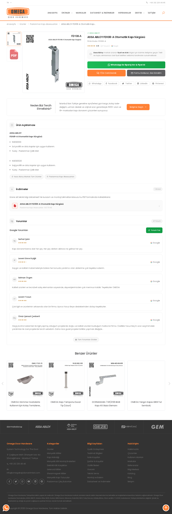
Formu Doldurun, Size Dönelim (148, 73)
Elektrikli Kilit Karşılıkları (57, 465)
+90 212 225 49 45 (157, 2)
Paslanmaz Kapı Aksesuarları (44, 24)
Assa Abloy (94, 33)
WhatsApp (96, 83)
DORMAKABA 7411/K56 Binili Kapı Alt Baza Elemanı (106, 403)
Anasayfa (53, 12)
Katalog (131, 473)
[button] (163, 13)
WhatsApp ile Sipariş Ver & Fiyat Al (128, 64)
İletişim (151, 12)
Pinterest (159, 83)
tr (8, 2)
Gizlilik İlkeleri (93, 465)
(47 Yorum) (105, 46)
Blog (130, 477)
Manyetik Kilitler (54, 453)
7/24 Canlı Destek (108, 73)
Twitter (128, 83)
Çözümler (132, 453)
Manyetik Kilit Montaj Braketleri (61, 461)
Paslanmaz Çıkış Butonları (59, 481)
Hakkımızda (133, 449)
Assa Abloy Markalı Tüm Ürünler (28, 176)
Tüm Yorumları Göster (87, 339)
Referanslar (124, 12)
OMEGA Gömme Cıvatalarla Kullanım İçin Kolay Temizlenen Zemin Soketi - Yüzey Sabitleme (25, 403)
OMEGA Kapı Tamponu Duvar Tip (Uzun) (66, 403)
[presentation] (3, 383)
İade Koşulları (93, 457)
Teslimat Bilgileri (94, 453)
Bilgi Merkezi (133, 469)
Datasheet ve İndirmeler (98, 481)
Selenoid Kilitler (54, 469)
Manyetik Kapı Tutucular (58, 477)
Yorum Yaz (155, 230)
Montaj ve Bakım (95, 477)
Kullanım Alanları (135, 457)
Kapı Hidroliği (53, 457)
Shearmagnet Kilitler (56, 473)
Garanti (91, 469)
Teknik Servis (93, 473)
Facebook (112, 83)
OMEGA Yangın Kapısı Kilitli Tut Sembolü (146, 403)
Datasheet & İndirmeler (102, 12)
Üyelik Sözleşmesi (95, 449)
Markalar (81, 12)
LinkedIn (144, 83)
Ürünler (66, 12)
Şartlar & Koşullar (95, 461)
